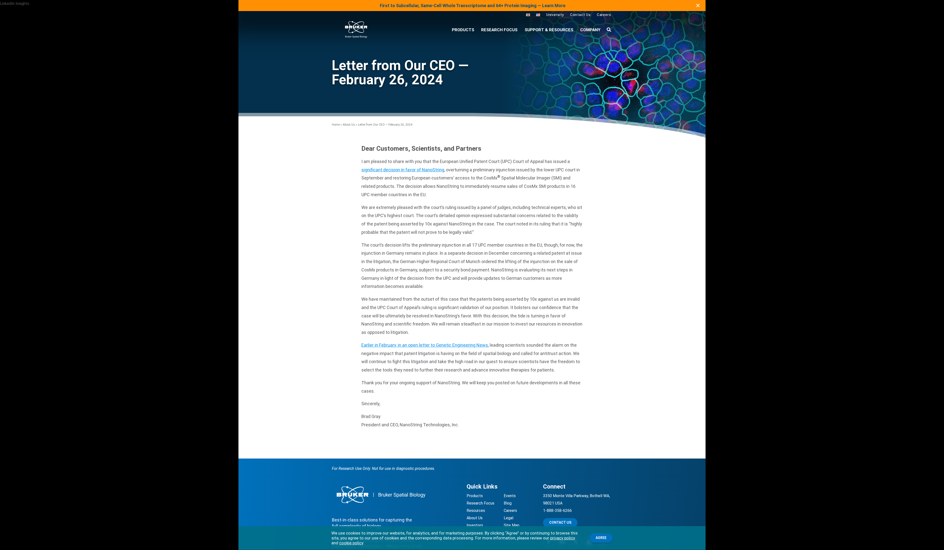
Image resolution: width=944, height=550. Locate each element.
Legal (508, 518)
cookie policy (351, 542)
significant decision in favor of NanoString (402, 169)
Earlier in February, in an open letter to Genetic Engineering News (424, 345)
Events (510, 495)
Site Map (511, 525)
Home (336, 124)
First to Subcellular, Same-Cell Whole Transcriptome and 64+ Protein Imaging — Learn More (472, 5)
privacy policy (562, 537)
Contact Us (580, 15)
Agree (601, 538)
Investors (475, 525)
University (555, 15)
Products (475, 495)
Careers (604, 15)
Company (590, 29)
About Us (349, 124)
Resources (476, 510)
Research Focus (499, 29)
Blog (508, 503)
